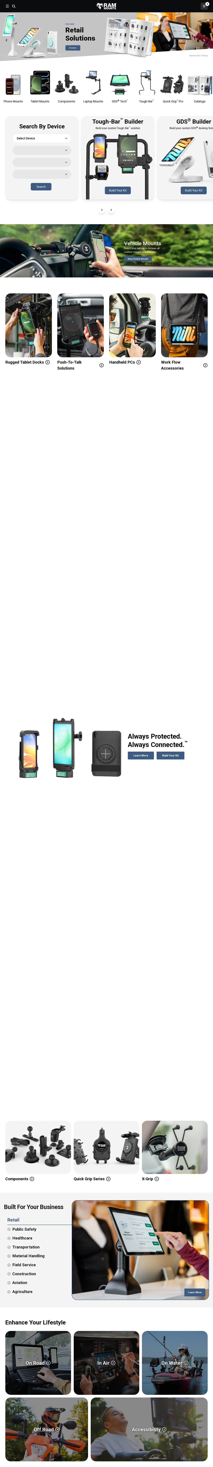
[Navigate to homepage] (106, 6)
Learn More (143, 755)
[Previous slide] (7, 40)
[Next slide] (205, 40)
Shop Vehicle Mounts (140, 259)
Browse (74, 49)
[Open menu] (7, 6)
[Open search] (13, 6)
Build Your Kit (120, 191)
